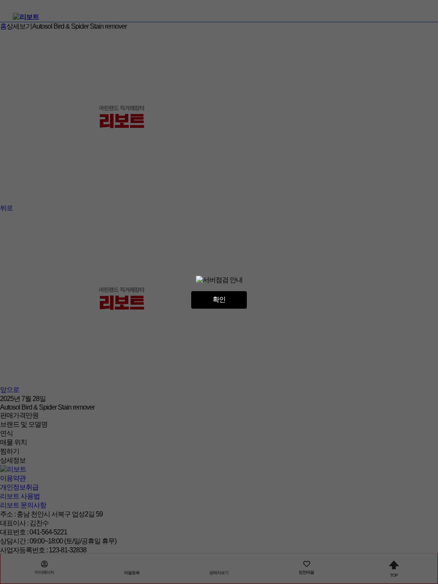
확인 (219, 299)
